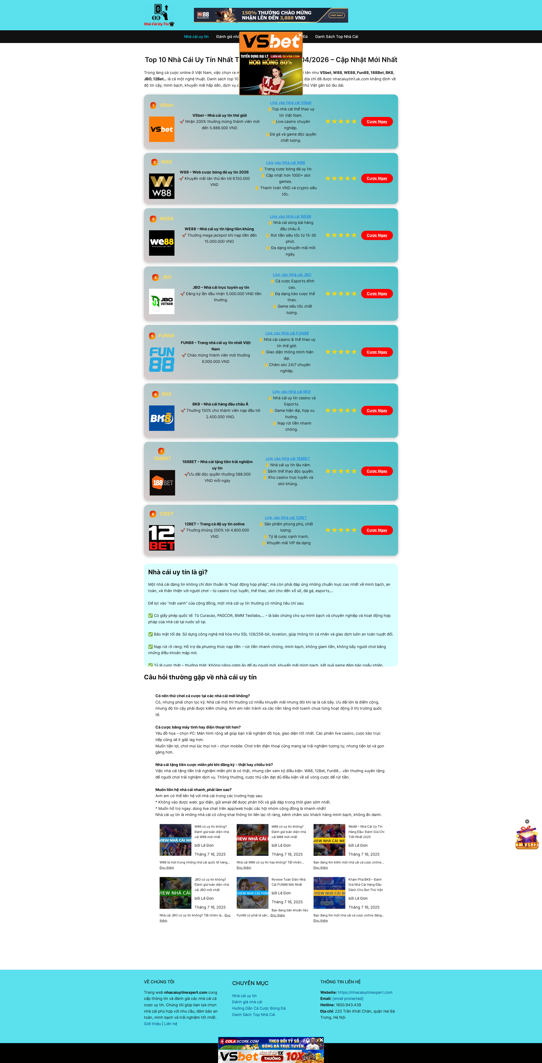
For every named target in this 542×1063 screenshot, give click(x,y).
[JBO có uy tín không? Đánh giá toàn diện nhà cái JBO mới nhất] (175, 893)
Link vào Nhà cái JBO (292, 274)
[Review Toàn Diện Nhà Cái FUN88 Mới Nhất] (252, 893)
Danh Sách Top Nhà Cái (253, 1014)
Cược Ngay (377, 121)
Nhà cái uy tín (244, 996)
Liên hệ (170, 1023)
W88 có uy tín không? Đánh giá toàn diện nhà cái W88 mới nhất (212, 831)
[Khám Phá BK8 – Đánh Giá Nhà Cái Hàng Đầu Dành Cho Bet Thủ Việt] (329, 893)
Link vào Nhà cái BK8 (291, 391)
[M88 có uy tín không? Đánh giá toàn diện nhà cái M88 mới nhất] (252, 840)
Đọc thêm (167, 868)
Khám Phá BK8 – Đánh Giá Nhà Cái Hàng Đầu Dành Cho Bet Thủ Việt (365, 884)
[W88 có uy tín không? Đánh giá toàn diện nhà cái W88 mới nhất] (175, 840)
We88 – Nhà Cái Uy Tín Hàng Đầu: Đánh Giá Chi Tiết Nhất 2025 (366, 831)
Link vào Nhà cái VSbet (291, 102)
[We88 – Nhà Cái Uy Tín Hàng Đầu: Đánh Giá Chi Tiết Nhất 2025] (329, 840)
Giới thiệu (152, 1023)
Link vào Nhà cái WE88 (290, 216)
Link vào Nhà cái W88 (285, 162)
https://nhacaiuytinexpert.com (365, 992)
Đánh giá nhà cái (247, 1002)
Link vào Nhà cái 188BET (288, 458)
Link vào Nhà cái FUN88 (287, 333)
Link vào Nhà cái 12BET (286, 517)
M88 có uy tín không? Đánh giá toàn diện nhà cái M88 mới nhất (289, 831)
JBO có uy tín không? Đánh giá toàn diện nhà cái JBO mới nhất (212, 884)
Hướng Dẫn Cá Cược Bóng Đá (259, 1008)
